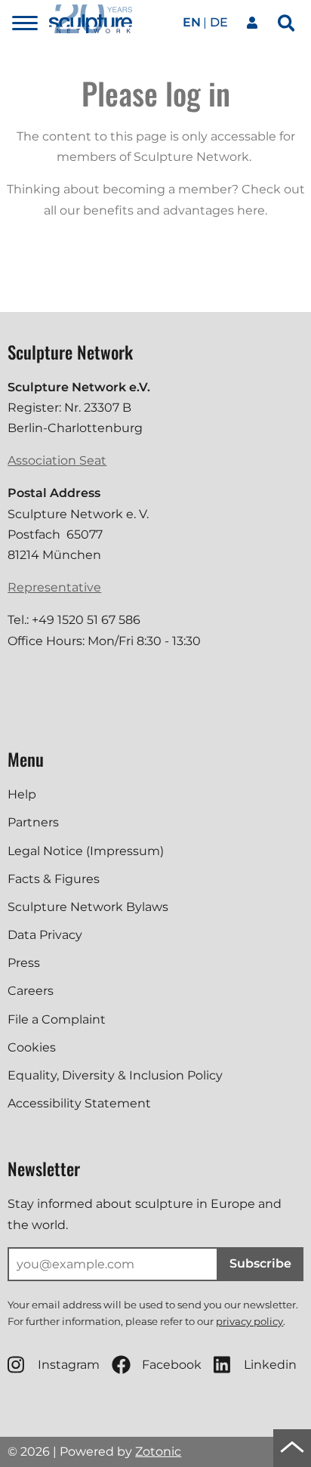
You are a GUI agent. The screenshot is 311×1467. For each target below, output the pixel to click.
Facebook (172, 1364)
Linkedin (270, 1364)
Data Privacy (45, 935)
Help (22, 794)
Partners (33, 822)
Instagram (69, 1364)
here (251, 210)
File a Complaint (57, 1019)
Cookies (32, 1047)
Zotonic (158, 1451)
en (192, 22)
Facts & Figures (54, 879)
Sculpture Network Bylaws (88, 907)
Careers (31, 991)
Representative (54, 587)
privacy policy (249, 1321)
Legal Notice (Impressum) (86, 851)
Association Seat (57, 460)
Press (24, 963)
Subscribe (260, 1263)
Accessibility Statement (79, 1103)
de (219, 22)
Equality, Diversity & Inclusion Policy (115, 1075)
